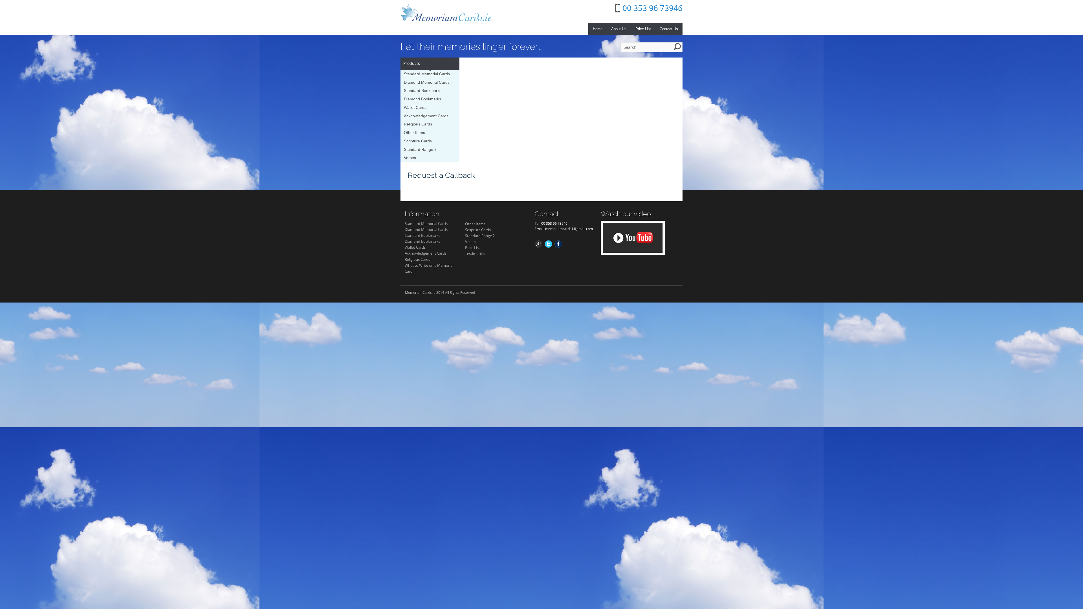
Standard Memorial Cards (427, 74)
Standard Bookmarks (422, 90)
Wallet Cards (415, 107)
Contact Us (669, 29)
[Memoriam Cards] (446, 13)
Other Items (414, 132)
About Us (618, 29)
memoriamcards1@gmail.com (569, 228)
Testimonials (475, 253)
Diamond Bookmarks (422, 99)
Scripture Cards (418, 141)
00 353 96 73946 (652, 8)
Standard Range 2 (420, 149)
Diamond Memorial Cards (427, 82)
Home (597, 29)
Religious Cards (418, 124)
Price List (643, 29)
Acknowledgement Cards (426, 116)
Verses (410, 157)
